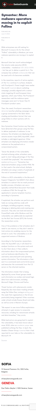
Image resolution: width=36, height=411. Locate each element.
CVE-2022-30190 (27, 68)
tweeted (13, 88)
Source (4, 340)
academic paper (23, 325)
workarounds (23, 73)
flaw (8, 83)
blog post (13, 162)
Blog (2, 40)
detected (4, 111)
